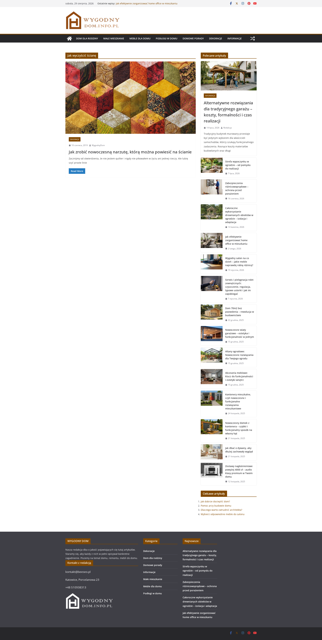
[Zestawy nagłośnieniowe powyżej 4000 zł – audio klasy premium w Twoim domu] (212, 473)
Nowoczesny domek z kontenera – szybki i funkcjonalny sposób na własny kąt (238, 428)
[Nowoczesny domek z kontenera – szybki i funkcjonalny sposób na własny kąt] (212, 430)
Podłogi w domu (166, 38)
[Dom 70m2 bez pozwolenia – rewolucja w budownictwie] (212, 314)
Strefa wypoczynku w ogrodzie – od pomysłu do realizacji (238, 165)
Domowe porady (193, 38)
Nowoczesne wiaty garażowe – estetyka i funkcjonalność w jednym (239, 333)
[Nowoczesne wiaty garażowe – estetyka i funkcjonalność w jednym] (212, 336)
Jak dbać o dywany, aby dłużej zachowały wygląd (239, 449)
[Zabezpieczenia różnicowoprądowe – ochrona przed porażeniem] (212, 190)
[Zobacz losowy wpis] (253, 38)
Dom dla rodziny (87, 38)
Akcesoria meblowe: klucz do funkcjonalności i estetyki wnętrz (239, 376)
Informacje (234, 38)
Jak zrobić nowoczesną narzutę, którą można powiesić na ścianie (130, 152)
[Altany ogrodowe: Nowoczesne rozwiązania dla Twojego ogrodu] (212, 357)
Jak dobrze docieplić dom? (215, 501)
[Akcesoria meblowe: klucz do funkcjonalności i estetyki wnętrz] (212, 379)
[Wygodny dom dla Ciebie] (69, 38)
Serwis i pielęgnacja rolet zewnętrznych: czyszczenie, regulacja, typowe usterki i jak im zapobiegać (239, 286)
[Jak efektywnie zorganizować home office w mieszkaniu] (212, 243)
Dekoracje (215, 38)
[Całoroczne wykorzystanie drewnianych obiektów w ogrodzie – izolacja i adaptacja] (212, 217)
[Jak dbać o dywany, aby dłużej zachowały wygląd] (212, 452)
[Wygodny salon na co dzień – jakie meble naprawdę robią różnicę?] (212, 264)
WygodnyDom (98, 145)
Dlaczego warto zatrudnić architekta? (221, 509)
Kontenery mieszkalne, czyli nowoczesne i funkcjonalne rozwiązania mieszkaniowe (238, 401)
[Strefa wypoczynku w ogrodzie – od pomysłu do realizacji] (212, 167)
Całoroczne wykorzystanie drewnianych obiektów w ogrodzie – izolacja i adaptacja (144, 5)
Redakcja (227, 127)
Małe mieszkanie (113, 38)
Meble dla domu (139, 38)
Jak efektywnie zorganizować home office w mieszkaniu (236, 240)
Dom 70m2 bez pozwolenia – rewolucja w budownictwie (239, 312)
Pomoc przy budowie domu (216, 505)
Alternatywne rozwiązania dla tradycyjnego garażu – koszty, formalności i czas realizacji (228, 112)
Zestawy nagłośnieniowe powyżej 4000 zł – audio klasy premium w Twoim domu (239, 471)
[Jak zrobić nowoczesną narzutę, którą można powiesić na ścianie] (130, 97)
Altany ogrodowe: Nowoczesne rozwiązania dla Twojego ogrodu (239, 355)
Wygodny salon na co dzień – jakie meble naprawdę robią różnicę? (239, 262)
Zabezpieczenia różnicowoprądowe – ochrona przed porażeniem (236, 188)
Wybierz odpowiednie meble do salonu (223, 514)
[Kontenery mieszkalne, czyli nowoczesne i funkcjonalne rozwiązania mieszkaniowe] (212, 404)
